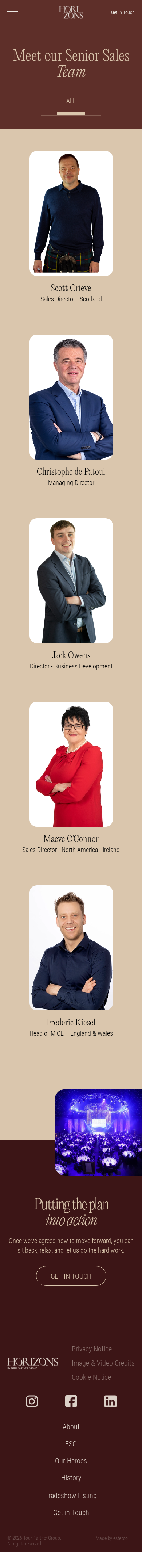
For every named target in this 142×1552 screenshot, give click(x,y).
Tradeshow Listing (71, 1495)
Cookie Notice (91, 1377)
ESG (71, 1443)
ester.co (120, 1538)
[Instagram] (32, 1401)
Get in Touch (71, 1512)
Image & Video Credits (103, 1363)
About (71, 1426)
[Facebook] (71, 1401)
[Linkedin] (110, 1401)
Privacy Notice (92, 1349)
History (71, 1478)
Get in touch (71, 1276)
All (70, 101)
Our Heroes (71, 1460)
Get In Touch (123, 12)
